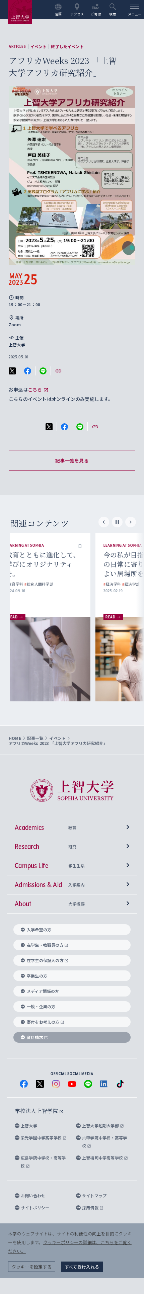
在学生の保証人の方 (45, 960)
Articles (17, 46)
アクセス (77, 13)
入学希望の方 (39, 929)
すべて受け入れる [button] (82, 1267)
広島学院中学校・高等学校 (43, 1162)
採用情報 (90, 1207)
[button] (92, 545)
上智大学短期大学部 (101, 1125)
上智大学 (29, 1125)
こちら (35, 389)
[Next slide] (130, 522)
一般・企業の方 (41, 1006)
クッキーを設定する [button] (32, 1267)
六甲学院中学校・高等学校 (104, 1141)
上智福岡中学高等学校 (103, 1157)
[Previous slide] (103, 522)
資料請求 (35, 1037)
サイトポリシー (35, 1207)
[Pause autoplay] (117, 522)
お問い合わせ (33, 1195)
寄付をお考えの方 (43, 1022)
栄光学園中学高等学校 (42, 1137)
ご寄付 (96, 13)
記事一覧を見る (71, 460)
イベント (38, 47)
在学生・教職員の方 (45, 945)
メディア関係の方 (43, 991)
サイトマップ (94, 1195)
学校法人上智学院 (37, 1111)
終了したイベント (67, 47)
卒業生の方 (37, 975)
